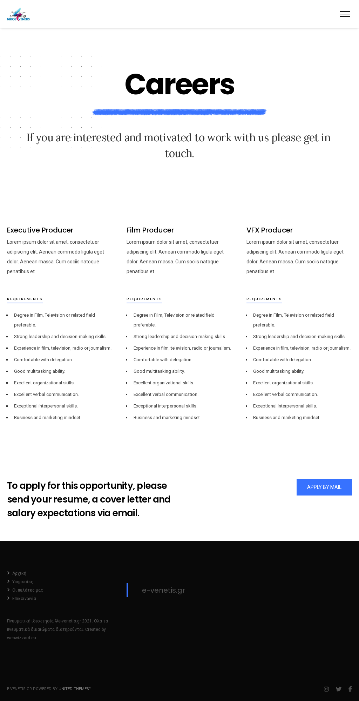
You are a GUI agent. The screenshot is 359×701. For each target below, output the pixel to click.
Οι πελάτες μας (27, 590)
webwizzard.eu (21, 637)
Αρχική (19, 573)
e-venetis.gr (163, 590)
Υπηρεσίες (22, 581)
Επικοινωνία (24, 598)
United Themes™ (75, 689)
